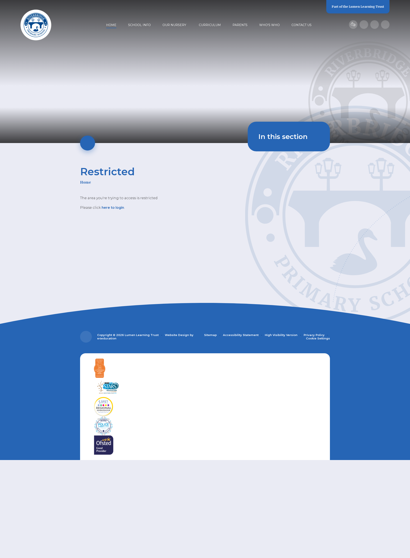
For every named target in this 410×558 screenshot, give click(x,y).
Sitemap (210, 335)
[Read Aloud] (364, 24)
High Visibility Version (281, 335)
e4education (106, 338)
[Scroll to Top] (86, 337)
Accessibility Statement (241, 335)
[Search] (385, 24)
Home (85, 182)
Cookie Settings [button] (318, 338)
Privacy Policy (314, 335)
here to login (113, 208)
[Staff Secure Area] (353, 24)
